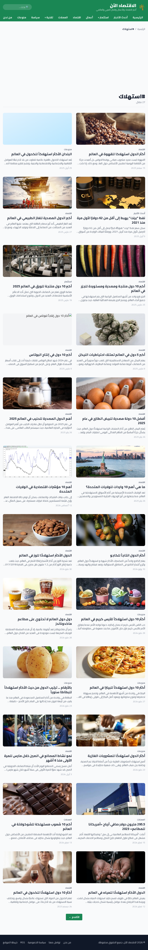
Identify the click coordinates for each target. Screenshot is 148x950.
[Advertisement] (74, 62)
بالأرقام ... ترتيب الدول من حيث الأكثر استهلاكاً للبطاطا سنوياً (38, 690)
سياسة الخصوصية (37, 942)
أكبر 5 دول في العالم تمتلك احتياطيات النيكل (111, 355)
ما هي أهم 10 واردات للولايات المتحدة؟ (115, 487)
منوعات (21, 17)
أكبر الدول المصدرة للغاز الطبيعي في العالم (39, 218)
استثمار (103, 17)
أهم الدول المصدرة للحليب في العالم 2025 (40, 419)
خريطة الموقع (10, 942)
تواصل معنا (54, 942)
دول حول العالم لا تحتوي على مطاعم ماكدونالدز (45, 621)
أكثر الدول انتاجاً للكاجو (127, 555)
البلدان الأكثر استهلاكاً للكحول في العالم (41, 154)
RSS (22, 942)
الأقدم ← (74, 917)
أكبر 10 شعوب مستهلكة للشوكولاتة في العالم (42, 826)
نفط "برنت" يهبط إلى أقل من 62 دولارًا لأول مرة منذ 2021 (111, 220)
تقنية (49, 17)
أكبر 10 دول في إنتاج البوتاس (50, 355)
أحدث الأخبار (121, 17)
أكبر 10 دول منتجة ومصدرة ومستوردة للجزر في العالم (113, 288)
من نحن (7, 17)
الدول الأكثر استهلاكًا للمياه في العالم (116, 892)
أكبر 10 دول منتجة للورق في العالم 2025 (42, 286)
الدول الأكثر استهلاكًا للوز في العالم (45, 555)
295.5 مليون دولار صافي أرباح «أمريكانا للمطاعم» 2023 (116, 826)
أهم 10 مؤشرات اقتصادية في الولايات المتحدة (44, 489)
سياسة (35, 17)
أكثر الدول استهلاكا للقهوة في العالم (117, 154)
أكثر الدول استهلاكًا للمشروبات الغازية (116, 756)
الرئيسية (138, 17)
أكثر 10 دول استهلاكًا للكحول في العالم (42, 892)
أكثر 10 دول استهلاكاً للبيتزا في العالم (117, 687)
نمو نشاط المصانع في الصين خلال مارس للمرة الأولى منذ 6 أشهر (38, 758)
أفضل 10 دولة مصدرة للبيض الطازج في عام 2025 (113, 421)
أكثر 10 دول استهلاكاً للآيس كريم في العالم (113, 619)
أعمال (89, 17)
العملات (63, 17)
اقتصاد (77, 17)
